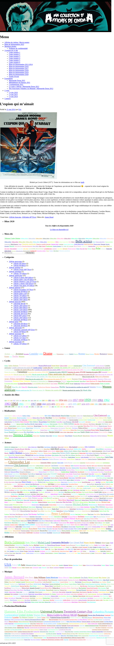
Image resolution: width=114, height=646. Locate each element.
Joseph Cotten (98, 492)
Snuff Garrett (21, 584)
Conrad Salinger (64, 582)
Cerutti (78, 551)
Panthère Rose (77, 383)
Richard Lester (18, 430)
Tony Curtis (77, 528)
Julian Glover (14, 494)
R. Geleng (90, 547)
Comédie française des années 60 (101, 368)
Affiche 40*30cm (19, 263)
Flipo (76, 553)
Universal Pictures (51, 611)
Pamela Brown (59, 511)
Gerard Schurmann (92, 594)
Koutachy (41, 545)
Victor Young (45, 584)
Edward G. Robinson (25, 471)
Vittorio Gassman (66, 530)
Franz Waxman (39, 598)
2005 (61, 406)
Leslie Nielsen (11, 498)
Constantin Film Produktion (27, 633)
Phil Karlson (75, 428)
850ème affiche (29, 242)
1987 (9, 406)
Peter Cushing (60, 513)
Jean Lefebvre (81, 486)
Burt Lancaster (56, 457)
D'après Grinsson (30, 553)
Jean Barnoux (37, 553)
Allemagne (65, 565)
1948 (40, 400)
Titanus (48, 617)
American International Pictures (33, 619)
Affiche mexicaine (15, 261)
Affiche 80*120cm (20, 316)
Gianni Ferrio (96, 590)
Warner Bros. (40, 615)
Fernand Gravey (39, 473)
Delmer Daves (36, 417)
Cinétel (44, 637)
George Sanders (55, 477)
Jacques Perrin (90, 484)
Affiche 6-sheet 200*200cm (23, 277)
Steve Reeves (64, 526)
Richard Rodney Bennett (103, 592)
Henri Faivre (18, 553)
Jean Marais (86, 486)
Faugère (82, 549)
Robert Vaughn (85, 520)
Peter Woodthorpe (105, 514)
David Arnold (90, 590)
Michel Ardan (101, 504)
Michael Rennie (68, 504)
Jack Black (98, 482)
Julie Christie (27, 494)
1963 (7, 403)
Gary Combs (38, 475)
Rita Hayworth (79, 518)
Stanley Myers (81, 584)
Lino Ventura (54, 383)
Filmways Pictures (13, 621)
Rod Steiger (8, 522)
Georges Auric (96, 596)
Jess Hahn (109, 488)
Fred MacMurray (24, 475)
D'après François (62, 553)
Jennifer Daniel (95, 488)
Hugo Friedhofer (43, 580)
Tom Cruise (55, 528)
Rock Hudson (108, 520)
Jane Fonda (55, 486)
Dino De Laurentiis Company (50, 623)
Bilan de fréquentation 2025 (14, 44)
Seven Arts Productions (96, 615)
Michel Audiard (72, 248)
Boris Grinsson (14, 542)
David (75, 549)
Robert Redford (57, 520)
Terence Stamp (18, 528)
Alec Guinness (89, 447)
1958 (81, 400)
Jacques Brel (69, 592)
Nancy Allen (40, 509)
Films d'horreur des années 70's (37, 376)
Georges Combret (73, 419)
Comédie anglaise (37, 368)
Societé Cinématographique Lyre (105, 623)
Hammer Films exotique (90, 379)
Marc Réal (102, 549)
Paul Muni (25, 514)
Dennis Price (91, 468)
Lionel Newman (83, 598)
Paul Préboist (40, 514)
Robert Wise (74, 430)
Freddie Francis (32, 420)
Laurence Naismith (70, 496)
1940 (20, 400)
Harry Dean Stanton (10, 482)
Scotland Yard (33, 250)
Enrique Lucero (94, 471)
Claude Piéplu (76, 462)
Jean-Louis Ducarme (47, 592)
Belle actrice (83, 241)
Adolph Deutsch (15, 586)
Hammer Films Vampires (21, 381)
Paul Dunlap (95, 592)
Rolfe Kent (40, 600)
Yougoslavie (48, 565)
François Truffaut (16, 419)
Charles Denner (71, 459)
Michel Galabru (16, 507)
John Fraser (82, 490)
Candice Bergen (71, 457)
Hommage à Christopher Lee (39, 381)
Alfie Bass (27, 449)
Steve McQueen (57, 526)
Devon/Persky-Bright (94, 635)
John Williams (40, 577)
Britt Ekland (21, 457)
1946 (34, 400)
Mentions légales (10, 46)
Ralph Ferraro (55, 592)
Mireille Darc (7, 509)
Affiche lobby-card (20, 294)
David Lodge (16, 467)
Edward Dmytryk (72, 418)
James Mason (33, 486)
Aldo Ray (66, 447)
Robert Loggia (24, 520)
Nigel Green (94, 509)
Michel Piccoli (24, 507)
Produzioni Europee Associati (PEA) (60, 617)
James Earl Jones (18, 486)
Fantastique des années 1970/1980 (76, 372)
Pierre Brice (32, 516)
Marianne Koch (33, 500)
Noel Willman (8, 511)
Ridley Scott (51, 430)
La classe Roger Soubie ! (25, 383)
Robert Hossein (16, 520)
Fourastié (63, 545)
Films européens (17, 379)
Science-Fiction (55, 387)
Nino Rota (90, 580)
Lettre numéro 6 (14, 62)
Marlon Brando (94, 500)
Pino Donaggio (52, 580)
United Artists (26, 614)
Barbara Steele (82, 453)
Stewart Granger (72, 526)
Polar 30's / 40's (16, 387)
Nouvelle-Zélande (68, 567)
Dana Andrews (83, 465)
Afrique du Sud (89, 565)
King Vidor (45, 426)
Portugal (27, 567)
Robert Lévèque (109, 553)
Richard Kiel (60, 518)
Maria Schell (26, 500)
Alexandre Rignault (19, 449)
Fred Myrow (7, 588)
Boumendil (85, 547)
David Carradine (107, 465)
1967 (33, 403)
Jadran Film (63, 635)
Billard (94, 242)
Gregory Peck (62, 480)
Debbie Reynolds (47, 467)
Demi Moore (68, 467)
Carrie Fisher (109, 457)
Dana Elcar (89, 465)
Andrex (84, 449)
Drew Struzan (51, 547)
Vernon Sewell (61, 435)
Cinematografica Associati (40, 633)
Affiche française (15, 217)
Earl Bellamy (62, 417)
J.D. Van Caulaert (70, 553)
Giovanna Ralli (23, 480)
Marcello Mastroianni (17, 500)
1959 (87, 400)
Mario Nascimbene (104, 596)
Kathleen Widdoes (90, 494)
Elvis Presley (88, 471)
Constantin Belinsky (60, 542)
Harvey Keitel (18, 482)
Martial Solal (31, 594)
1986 (6, 406)
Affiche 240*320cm (20, 306)
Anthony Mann (26, 415)
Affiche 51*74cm (19, 338)
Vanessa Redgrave (8, 530)
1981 (96, 404)
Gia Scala (83, 477)
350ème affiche (67, 238)
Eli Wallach (50, 472)
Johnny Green (110, 584)
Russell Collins (85, 522)
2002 (53, 406)
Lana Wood (50, 496)
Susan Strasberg (88, 526)
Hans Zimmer (46, 600)
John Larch (100, 490)
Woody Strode (22, 532)
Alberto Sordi (60, 447)
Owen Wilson (48, 511)
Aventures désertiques (32, 365)
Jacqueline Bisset (64, 484)
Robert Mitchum (32, 520)
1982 (100, 404)
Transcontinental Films (53, 629)
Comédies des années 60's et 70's (24, 370)
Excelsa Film (36, 631)
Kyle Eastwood (102, 590)
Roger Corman (26, 250)
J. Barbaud (55, 553)
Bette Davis (36, 455)
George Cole (16, 477)
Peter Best (52, 600)
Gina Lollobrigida (9, 480)
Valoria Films (35, 635)
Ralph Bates (64, 516)
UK (19, 565)
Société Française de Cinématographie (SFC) (81, 629)
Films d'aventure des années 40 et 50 (84, 374)
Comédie (33, 353)
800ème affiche (22, 242)
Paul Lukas (12, 514)
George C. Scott (8, 478)
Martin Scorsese (103, 426)
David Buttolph (46, 594)
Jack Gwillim (109, 482)
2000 (47, 406)
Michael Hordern (35, 504)
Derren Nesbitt (105, 467)
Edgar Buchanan (108, 469)
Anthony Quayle (68, 451)
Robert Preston (49, 520)
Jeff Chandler (66, 488)
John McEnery (107, 490)
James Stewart (40, 486)
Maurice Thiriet (49, 586)
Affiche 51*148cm (20, 336)
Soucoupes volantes (41, 250)
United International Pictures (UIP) (22, 623)
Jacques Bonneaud (70, 545)
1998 (41, 406)
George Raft (40, 477)
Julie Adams (21, 494)
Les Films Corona (27, 625)
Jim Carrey (16, 490)
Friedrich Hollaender (54, 598)
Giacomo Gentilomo (107, 419)
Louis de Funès (73, 498)
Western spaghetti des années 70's (72, 390)
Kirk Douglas (28, 496)
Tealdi (111, 543)
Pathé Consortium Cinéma (17, 619)
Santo (104, 522)
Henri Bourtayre (83, 592)
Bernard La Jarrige (20, 455)
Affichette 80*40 (19, 304)
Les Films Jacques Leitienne (97, 621)
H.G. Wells (63, 246)
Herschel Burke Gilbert (46, 588)
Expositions (8, 78)
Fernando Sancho (61, 473)
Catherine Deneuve (22, 459)
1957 (75, 399)
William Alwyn (56, 588)
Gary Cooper (44, 476)
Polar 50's (24, 387)
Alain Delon (40, 447)
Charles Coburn (62, 459)
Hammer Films (77, 379)
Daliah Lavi (67, 465)
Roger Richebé (87, 430)
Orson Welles (41, 511)
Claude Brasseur (68, 462)
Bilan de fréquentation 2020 (18, 74)
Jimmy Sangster (38, 424)
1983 (104, 404)
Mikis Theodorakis (82, 602)
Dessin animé (97, 244)
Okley (26, 547)
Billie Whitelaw (55, 455)
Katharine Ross (81, 494)
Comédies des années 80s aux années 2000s (47, 370)
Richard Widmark (69, 518)
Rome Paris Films (69, 631)
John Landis (98, 424)
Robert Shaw (71, 520)
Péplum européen (95, 383)
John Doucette (76, 490)
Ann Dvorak (7, 451)
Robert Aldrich (58, 430)
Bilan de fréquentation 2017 (18, 68)
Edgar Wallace (36, 246)
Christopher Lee (19, 462)
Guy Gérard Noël (77, 542)
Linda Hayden (24, 498)
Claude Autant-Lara (88, 415)
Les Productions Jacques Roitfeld (52, 635)
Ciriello (16, 547)
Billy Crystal (62, 455)
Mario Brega (62, 500)
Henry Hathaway (34, 422)
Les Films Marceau (108, 621)
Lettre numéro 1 (14, 52)
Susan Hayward (80, 526)
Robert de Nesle (54, 596)
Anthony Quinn (77, 451)
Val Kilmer (108, 528)
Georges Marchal (63, 477)
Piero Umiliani (62, 592)
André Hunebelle (8, 415)
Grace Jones (46, 480)
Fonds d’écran (14, 76)
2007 (67, 406)
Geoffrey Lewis (100, 476)
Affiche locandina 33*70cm (23, 290)
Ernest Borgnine (108, 471)
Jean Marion (54, 602)
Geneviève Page (82, 475)
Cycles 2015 (13, 94)
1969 (44, 404)
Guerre (71, 354)
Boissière (38, 549)
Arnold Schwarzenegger (97, 451)
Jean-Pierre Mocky (39, 488)
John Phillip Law (34, 492)
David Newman (13, 600)
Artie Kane (103, 584)
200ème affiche (46, 238)
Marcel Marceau (7, 500)
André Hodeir (32, 592)
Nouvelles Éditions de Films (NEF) (70, 633)
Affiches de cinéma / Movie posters (16, 42)
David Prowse (31, 468)
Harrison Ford (100, 480)
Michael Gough (17, 504)
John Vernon (61, 492)
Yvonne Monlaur (75, 532)
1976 (75, 404)
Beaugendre (16, 551)
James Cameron (108, 421)
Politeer (84, 551)
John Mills (20, 492)
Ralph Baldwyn (57, 516)
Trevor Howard (92, 528)
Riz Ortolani (78, 582)
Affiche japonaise (15, 334)
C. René (74, 551)
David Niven (23, 467)
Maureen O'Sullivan (42, 502)
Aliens (57, 242)
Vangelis (6, 592)
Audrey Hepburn (13, 365)
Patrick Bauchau (77, 511)
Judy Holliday (7, 494)
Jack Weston (57, 484)
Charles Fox (7, 586)
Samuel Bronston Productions (96, 633)
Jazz (111, 246)
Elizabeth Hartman (65, 471)
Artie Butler (32, 598)
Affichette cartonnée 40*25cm (24, 330)
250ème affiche (53, 238)
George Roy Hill (65, 419)
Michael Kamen (106, 594)
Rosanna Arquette (62, 522)
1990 (19, 406)
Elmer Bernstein (100, 586)
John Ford (60, 424)
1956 (70, 400)
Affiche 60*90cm (19, 332)
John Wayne (67, 492)
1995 (32, 406)
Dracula (11, 246)
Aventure (19, 354)
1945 (32, 400)
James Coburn (105, 484)
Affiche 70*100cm (20, 273)
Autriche (6, 567)
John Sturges (104, 424)
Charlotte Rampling (92, 459)
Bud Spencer (48, 457)
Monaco (107, 565)
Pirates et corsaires (105, 383)
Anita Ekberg (100, 449)
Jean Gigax (33, 549)
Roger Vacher (12, 553)
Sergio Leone (54, 432)
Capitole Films (107, 633)
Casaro (108, 543)
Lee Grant (77, 496)
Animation (12, 354)
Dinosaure (103, 244)
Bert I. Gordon (40, 415)
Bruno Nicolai (24, 580)
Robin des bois (19, 250)
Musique (92, 354)
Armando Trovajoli (35, 588)
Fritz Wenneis (67, 594)
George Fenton (20, 600)
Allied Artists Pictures (98, 617)
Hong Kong (75, 565)
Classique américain (29, 244)
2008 (70, 406)
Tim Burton (42, 435)
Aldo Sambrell (73, 447)
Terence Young (36, 435)
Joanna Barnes (23, 490)
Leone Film (82, 625)
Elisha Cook (58, 471)
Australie (61, 565)
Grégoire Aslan (54, 480)
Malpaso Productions (75, 617)
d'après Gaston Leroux (69, 244)
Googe (67, 547)
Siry (5, 551)
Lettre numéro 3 (14, 56)
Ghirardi (83, 545)
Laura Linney (63, 496)
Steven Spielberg (103, 432)
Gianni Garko (110, 477)
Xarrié (87, 545)
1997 (38, 406)
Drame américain (87, 369)
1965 (21, 403)
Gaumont (107, 615)
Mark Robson (94, 426)
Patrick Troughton (95, 511)
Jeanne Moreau (59, 488)
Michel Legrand (93, 577)
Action (7, 354)
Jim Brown (11, 490)
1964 (14, 403)
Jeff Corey (73, 488)
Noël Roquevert (108, 509)
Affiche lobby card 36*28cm (23, 280)
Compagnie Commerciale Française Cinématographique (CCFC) (18, 637)
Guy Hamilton (16, 422)
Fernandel (104, 372)
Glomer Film (52, 631)
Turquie (103, 565)
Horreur (81, 354)
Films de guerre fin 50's (88, 376)
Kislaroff (104, 547)
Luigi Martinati (11, 555)
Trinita (51, 250)
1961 (100, 399)
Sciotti (78, 549)
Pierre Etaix (27, 549)
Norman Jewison (54, 428)
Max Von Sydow (67, 502)
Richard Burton (14, 518)
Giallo (64, 379)
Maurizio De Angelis (73, 580)
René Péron (91, 545)
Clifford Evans (8, 465)
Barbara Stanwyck (75, 453)
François (78, 545)
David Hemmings (8, 467)
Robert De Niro (103, 518)
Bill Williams (48, 455)
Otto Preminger (61, 428)
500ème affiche (88, 238)
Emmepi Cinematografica (97, 631)
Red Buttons (81, 516)
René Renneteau (108, 549)
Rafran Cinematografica (83, 635)
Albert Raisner (74, 602)
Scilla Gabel (21, 524)
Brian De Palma (65, 415)
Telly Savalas (104, 526)
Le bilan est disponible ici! (59, 229)
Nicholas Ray (37, 428)
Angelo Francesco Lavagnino (92, 584)
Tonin (98, 551)
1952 (53, 400)
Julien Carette (40, 494)
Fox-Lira (109, 625)
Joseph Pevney (30, 426)
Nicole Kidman (87, 509)
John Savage (47, 492)
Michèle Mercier (55, 507)
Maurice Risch (59, 502)
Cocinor (43, 617)
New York (82, 248)
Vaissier (9, 549)
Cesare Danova (30, 459)
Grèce (40, 567)
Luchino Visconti (73, 426)
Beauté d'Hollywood (45, 365)
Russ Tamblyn (78, 522)
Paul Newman (32, 514)
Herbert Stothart (34, 602)
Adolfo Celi (7, 447)
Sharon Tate (53, 524)
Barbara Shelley (65, 453)
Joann (70, 547)
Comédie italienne (9, 370)
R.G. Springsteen (92, 428)
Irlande (10, 567)
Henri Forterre (27, 602)
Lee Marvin (90, 496)
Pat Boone (65, 511)
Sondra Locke (106, 524)
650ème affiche (110, 238)
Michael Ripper (80, 504)
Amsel (70, 551)
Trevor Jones (19, 598)
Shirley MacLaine (75, 524)
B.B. (70, 242)
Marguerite (65, 248)
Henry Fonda (26, 482)
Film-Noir (66, 354)
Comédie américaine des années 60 (22, 368)
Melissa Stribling (84, 502)
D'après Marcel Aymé (78, 244)
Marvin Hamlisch (98, 580)
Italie (23, 565)
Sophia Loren (11, 526)
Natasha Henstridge (64, 509)
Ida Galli (79, 482)
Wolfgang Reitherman (102, 435)
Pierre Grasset (38, 516)
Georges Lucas (91, 420)
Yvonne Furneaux (65, 532)
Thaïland (111, 565)
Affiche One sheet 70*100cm (23, 286)
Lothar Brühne (73, 594)
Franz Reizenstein (65, 586)
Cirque (19, 244)
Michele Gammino (47, 507)
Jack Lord (27, 484)
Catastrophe (70, 365)
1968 (39, 404)
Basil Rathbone (96, 453)
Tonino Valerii (49, 435)
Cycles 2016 (13, 92)
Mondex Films (39, 623)
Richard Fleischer (9, 430)
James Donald (10, 486)
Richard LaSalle (59, 594)
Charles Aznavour (38, 459)
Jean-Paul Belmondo (28, 488)
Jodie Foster (39, 490)
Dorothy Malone (54, 469)
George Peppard (33, 478)
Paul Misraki (27, 590)
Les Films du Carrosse (51, 633)
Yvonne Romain (84, 532)
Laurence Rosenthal (82, 600)
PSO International (103, 625)
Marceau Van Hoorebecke (18, 602)
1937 (14, 400)
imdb (82, 182)
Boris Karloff (90, 455)
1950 (46, 400)
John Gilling (69, 424)
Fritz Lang (40, 419)
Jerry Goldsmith (74, 577)
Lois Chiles (40, 498)
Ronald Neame (13, 432)
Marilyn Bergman (74, 586)
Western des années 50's (38, 390)
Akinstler (43, 549)
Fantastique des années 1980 (93, 372)
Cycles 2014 (13, 96)
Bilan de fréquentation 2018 (18, 70)
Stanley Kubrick (94, 432)
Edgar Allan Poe (18, 246)
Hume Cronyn (64, 482)
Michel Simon (39, 507)
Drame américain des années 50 (101, 370)
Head (23, 549)
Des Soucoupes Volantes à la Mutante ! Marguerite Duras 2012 (31, 88)
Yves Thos (26, 545)
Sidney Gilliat (63, 432)
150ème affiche (39, 238)
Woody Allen (87, 390)
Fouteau (95, 547)
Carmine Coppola (20, 582)
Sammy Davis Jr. (98, 522)
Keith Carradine (110, 494)
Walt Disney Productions (101, 627)
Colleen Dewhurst (40, 465)
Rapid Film (11, 623)
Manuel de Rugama (85, 553)
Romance (103, 354)
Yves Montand (43, 532)
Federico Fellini (103, 418)
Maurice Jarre (33, 580)
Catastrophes (7, 244)
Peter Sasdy (69, 428)
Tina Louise (49, 528)
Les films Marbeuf (82, 619)
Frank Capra (24, 419)
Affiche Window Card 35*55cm (24, 282)
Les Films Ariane (98, 619)
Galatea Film (20, 625)
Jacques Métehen (38, 594)
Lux (35, 617)
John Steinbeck (13, 248)
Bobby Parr (84, 455)
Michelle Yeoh (69, 507)
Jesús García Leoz (91, 600)
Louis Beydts (60, 602)
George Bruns (34, 590)
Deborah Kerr (55, 467)
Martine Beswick (27, 502)
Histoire (76, 354)
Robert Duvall (8, 520)
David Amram (74, 588)
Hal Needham (77, 480)
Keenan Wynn (102, 494)
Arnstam (24, 553)
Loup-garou (59, 248)
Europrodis (64, 625)
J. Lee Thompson (67, 421)
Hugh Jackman (57, 482)
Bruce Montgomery (91, 602)
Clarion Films (7, 633)
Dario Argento (13, 417)
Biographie (26, 354)
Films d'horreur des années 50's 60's (15, 376)
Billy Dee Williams (70, 455)
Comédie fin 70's (75, 368)
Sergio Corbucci (44, 432)
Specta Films (110, 627)
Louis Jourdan (81, 498)
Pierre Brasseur (25, 516)
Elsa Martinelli (81, 471)
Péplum (90, 248)
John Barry (29, 577)
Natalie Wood (55, 509)
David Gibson (33, 596)
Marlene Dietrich (85, 500)
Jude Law (104, 492)
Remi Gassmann (25, 598)
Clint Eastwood (88, 365)
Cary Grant (14, 459)
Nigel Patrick (101, 509)
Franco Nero (91, 473)
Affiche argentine (15, 271)
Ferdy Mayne (31, 473)
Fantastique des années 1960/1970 (58, 372)
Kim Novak (21, 496)
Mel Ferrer (75, 502)
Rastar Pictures (41, 635)
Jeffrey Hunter (79, 488)
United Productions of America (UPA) (77, 639)
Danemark (44, 567)
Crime (41, 354)
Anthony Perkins (59, 451)
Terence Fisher (23, 435)
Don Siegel (55, 418)
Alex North (106, 580)
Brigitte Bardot (55, 365)
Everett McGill (16, 473)
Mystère (96, 354)
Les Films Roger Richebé (16, 629)
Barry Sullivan (89, 453)
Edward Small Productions (73, 625)
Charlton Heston (101, 459)
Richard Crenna (39, 518)
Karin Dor (60, 494)
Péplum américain (85, 383)
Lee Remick (96, 496)
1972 (58, 404)
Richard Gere (54, 518)
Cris (96, 551)
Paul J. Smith (106, 598)
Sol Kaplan (79, 594)
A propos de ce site (11, 50)
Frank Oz (104, 473)
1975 (70, 404)
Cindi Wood (54, 462)
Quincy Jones (19, 592)
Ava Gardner (26, 453)
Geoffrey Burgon (66, 600)
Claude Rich (82, 462)
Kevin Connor (37, 426)
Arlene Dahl (84, 451)
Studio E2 (108, 551)
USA (7, 564)
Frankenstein (49, 246)
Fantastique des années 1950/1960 (38, 372)
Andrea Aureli (69, 449)
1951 (49, 400)
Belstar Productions (38, 637)
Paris (86, 248)
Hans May (89, 592)
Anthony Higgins (51, 451)
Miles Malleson (100, 507)
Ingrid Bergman (86, 482)
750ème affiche (15, 242)
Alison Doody (47, 449)
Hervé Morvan (22, 547)
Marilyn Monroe (46, 500)
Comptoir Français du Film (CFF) (25, 631)
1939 (17, 400)
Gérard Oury (99, 420)
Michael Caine (105, 502)
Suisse (84, 565)
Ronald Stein (108, 586)
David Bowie (100, 465)
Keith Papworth (89, 596)
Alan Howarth (100, 594)
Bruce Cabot (36, 457)
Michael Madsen (52, 504)
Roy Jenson (70, 522)
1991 (21, 406)
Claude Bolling (74, 600)
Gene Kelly (75, 475)
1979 (88, 404)
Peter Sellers (97, 514)
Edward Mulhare (34, 471)
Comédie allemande (99, 365)
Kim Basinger (14, 496)
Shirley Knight (66, 524)
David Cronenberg (22, 417)
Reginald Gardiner (89, 516)
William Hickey (104, 530)
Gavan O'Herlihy (60, 475)
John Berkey (48, 551)
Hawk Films (92, 627)
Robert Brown (87, 518)
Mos (34, 547)
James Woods (48, 486)
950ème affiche (43, 242)
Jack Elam (103, 482)
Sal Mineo (92, 522)
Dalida (72, 465)
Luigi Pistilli (96, 498)
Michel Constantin (8, 507)
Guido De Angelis (62, 580)
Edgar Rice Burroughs (27, 246)
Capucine (77, 457)
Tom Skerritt (61, 528)
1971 (53, 404)
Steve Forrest (49, 526)
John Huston (92, 424)
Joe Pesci (44, 490)
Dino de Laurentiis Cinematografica (68, 619)
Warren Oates (97, 530)
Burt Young (64, 457)
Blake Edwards (56, 415)
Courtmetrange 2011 (16, 84)
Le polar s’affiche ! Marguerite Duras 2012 (24, 86)
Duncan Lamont (79, 470)
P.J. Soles (53, 511)
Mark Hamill (70, 500)
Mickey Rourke (76, 507)
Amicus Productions (23, 621)
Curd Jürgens (54, 465)
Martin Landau (12, 502)
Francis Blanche (84, 473)
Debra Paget (62, 467)
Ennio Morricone (52, 577)
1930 (5, 400)
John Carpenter (54, 424)
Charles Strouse (12, 592)
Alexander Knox (109, 447)
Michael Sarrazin (93, 504)
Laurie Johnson (73, 584)
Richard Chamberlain (30, 518)
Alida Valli (40, 449)
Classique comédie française (43, 244)
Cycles (6, 90)
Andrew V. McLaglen (17, 415)
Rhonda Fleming (101, 516)
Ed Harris (86, 469)
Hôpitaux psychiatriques (54, 381)
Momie (78, 248)
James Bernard (14, 577)
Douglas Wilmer (70, 469)
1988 (12, 406)
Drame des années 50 (10, 372)
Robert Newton (41, 520)
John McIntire (13, 492)
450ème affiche (81, 238)
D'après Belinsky (98, 553)
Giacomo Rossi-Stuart (91, 477)
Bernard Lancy (44, 547)
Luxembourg (56, 567)
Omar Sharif (34, 511)
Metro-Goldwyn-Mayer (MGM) (62, 615)
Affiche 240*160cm (20, 318)
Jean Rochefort (100, 486)
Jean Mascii (31, 542)
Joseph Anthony (12, 426)
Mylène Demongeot (32, 509)
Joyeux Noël (20, 248)
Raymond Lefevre (58, 600)
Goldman (43, 553)
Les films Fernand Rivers (62, 623)
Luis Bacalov (90, 598)
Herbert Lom (42, 482)
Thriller (15, 356)
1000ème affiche (24, 238)
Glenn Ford (40, 480)
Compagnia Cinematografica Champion (82, 631)
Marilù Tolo (39, 500)
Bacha (85, 549)
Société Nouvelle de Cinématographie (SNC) (21, 635)
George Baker (107, 475)
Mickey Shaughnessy (85, 507)
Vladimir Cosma (14, 584)
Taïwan (51, 567)
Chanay (52, 549)
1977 (79, 404)
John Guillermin (84, 424)
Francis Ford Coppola (92, 588)
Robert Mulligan (66, 430)
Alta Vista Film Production (10, 625)
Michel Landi (63, 383)
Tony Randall (84, 528)
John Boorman (46, 424)
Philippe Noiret (11, 516)
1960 (94, 399)
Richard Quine (36, 430)
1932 (8, 400)
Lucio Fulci (80, 426)
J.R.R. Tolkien (99, 246)
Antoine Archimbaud (54, 584)
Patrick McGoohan (86, 511)
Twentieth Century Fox (78, 611)
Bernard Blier (11, 455)
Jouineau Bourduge (9, 545)
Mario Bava (86, 426)
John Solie (37, 551)
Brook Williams (29, 457)
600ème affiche (103, 238)
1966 (27, 403)
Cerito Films (33, 623)
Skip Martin (20, 590)
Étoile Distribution (108, 631)
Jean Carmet (69, 486)
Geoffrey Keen (90, 476)
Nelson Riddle (69, 598)
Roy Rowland (20, 432)
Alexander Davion (100, 447)
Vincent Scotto (49, 590)
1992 (24, 406)
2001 (50, 406)
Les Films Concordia (59, 631)
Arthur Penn (33, 415)
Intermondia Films (44, 631)
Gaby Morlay (32, 475)
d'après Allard (31, 551)
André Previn (95, 582)
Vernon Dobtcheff (17, 530)
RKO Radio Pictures (87, 617)
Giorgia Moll (17, 480)
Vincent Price (44, 530)
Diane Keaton (20, 469)
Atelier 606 (19, 549)
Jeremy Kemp (103, 488)
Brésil (23, 567)
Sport (10, 356)
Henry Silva (34, 482)
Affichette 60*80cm (20, 292)
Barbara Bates (40, 453)
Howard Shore (38, 582)
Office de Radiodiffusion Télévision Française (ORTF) (72, 637)
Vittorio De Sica (86, 435)
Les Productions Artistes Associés (51, 621)
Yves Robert (49, 532)
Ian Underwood (12, 598)
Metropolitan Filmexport (84, 633)
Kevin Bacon (7, 496)
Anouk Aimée (34, 451)
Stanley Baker (19, 526)
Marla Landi (78, 500)
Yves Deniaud (36, 532)
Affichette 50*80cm (20, 340)
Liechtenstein (35, 567)
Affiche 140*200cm (20, 298)
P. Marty (103, 545)
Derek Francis (98, 467)
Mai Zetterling (109, 498)
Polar (98, 248)
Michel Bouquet (109, 504)
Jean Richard (93, 486)
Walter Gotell (82, 530)
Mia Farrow (98, 502)
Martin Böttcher (81, 596)
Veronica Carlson (25, 530)
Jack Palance (51, 484)
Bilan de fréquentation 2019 (18, 72)
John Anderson (50, 490)
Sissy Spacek (100, 524)
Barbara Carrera (48, 453)
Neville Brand (73, 509)
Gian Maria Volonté (102, 477)
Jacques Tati (94, 421)
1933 (11, 400)
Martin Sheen (19, 502)
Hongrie (80, 565)
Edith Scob (7, 471)
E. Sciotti (80, 547)
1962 (107, 400)
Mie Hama (92, 507)
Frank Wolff (11, 475)
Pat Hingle (71, 511)
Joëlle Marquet (60, 549)
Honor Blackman (50, 482)
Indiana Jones (85, 246)
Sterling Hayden (41, 526)
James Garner (26, 486)
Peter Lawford (84, 514)
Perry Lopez (48, 514)
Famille (54, 354)
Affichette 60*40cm (20, 324)
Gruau (5, 555)
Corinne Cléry (47, 465)
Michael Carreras (12, 428)
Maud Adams (35, 502)
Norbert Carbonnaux (45, 428)
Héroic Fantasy (77, 246)
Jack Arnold (75, 422)
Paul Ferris (75, 596)
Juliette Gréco (46, 494)
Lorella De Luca (64, 498)
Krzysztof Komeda (81, 590)
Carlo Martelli (56, 586)
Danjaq (39, 617)
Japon (57, 565)
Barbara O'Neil (56, 453)
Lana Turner (44, 496)
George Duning (65, 584)
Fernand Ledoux (46, 473)
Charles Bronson (54, 459)
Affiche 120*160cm (20, 310)
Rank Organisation (54, 619)
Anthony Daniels (43, 451)
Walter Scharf (63, 598)
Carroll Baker (7, 459)
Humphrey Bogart (72, 482)
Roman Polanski (105, 430)
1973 (62, 404)
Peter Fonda (78, 514)
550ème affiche (96, 238)
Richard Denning (47, 518)
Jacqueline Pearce (73, 484)
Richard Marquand (27, 430)
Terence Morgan (10, 528)
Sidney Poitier (84, 524)
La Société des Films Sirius (65, 629)
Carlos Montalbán (85, 457)
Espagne (39, 565)
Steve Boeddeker (62, 596)
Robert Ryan (64, 520)
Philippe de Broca (83, 428)
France (14, 565)
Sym (107, 547)
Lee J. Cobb (84, 496)
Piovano (26, 551)
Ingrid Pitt (93, 482)
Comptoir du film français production (30, 629)
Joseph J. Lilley (99, 600)
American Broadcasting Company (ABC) (78, 623)
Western (21, 356)
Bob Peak (36, 545)
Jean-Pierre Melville (29, 424)
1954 (61, 400)
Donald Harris (29, 584)
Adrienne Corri (14, 447)
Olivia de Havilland (25, 511)
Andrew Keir (77, 449)
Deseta (46, 549)
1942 (26, 400)
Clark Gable (60, 462)
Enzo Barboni (86, 417)
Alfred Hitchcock (51, 242)
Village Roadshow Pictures (10, 627)
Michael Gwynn (27, 504)
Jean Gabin (74, 486)
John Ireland (94, 490)
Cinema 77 (63, 621)
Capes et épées (109, 242)
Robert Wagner (93, 520)
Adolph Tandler (37, 584)
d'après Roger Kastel (64, 551)
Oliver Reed (16, 511)
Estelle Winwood (8, 473)
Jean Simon (92, 551)
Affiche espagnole (15, 342)
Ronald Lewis (47, 522)
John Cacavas (69, 596)
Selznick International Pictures (92, 625)
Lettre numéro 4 (14, 58)
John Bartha (57, 490)
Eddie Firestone (100, 469)
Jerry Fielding (103, 582)
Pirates (93, 248)
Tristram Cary (63, 590)
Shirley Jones (59, 524)
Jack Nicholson (43, 484)
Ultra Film (59, 633)
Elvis (40, 246)
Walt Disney (56, 250)
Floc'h (99, 545)
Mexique (53, 565)
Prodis (47, 619)
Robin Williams (100, 520)
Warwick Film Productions (36, 621)
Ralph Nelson (100, 428)
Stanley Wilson (110, 590)
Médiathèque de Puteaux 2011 (19, 82)
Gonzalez (12, 551)
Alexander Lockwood (9, 449)
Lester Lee (56, 590)
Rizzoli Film (27, 639)
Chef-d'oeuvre (14, 244)
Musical (88, 354)
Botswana (14, 567)
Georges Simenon (57, 246)
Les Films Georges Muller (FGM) (81, 627)
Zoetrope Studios (86, 621)
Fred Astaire (17, 475)
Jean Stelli (13, 424)
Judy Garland (110, 492)
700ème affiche (7, 242)
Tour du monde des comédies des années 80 (77, 387)
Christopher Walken (45, 462)
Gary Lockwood (52, 475)
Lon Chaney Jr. (55, 498)
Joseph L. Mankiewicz (22, 426)
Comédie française (87, 368)
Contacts (7, 98)
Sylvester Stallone (96, 526)
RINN (72, 549)
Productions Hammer (44, 387)
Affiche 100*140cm (20, 300)
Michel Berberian (49, 553)
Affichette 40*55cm (29, 217)
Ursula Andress (100, 528)
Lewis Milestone (59, 426)
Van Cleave (72, 582)
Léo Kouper (42, 551)
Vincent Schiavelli (52, 530)
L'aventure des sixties (10, 383)
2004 (58, 406)
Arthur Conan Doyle (63, 242)
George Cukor (46, 419)
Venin (107, 545)
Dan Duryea (76, 465)
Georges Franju (83, 420)
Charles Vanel (84, 459)
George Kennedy (23, 478)
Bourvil (97, 455)
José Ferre (73, 492)
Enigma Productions (15, 633)
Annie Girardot (27, 451)
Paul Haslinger (34, 600)
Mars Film (26, 627)
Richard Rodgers (67, 602)
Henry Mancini (63, 577)
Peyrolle (93, 549)
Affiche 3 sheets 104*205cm (23, 284)
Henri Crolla (25, 592)
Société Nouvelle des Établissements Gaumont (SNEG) (42, 627)
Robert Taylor (77, 520)
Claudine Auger (98, 462)
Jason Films (89, 639)
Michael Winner (29, 428)
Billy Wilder (48, 415)
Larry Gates (56, 496)
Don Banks (84, 577)
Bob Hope (78, 455)
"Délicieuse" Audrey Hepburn (12, 238)
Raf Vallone (51, 516)
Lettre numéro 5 (14, 60)
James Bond (49, 217)
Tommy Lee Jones (68, 528)
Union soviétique (97, 565)
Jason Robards (62, 486)
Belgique (71, 565)
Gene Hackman (69, 475)
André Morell (54, 449)
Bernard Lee (29, 455)
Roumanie (61, 567)
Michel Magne (83, 580)
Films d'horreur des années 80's (56, 376)
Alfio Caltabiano (34, 449)
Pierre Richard (45, 516)
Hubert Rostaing (38, 592)
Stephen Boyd (34, 526)
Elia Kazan (79, 417)
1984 (108, 404)
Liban (31, 567)
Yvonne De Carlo (56, 532)
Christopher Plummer (35, 462)
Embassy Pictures (43, 629)
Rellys (95, 516)
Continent (61, 244)
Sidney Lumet (77, 432)
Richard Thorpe (43, 430)
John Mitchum (26, 492)
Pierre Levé (13, 549)
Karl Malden (74, 494)
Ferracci (98, 543)
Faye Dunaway (24, 474)
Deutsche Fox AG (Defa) (101, 637)
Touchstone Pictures (51, 625)
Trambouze (37, 547)
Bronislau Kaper (46, 598)
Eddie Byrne (92, 470)
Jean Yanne (106, 486)
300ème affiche (60, 238)
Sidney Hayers (70, 432)
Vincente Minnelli (77, 435)
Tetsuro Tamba (25, 528)
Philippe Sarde (25, 588)
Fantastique (60, 354)
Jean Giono (6, 248)
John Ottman (27, 600)
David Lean (29, 417)
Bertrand (22, 551)
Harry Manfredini (40, 596)
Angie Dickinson (91, 449)
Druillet (96, 545)
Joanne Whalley (32, 490)
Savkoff (64, 547)
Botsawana (19, 567)
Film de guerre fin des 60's (40, 374)
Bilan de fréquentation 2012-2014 (21, 64)
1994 (29, 406)
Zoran (8, 551)
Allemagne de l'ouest (31, 565)
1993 (27, 406)
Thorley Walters (42, 528)
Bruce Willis (42, 457)
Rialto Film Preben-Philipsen (74, 621)
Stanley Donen (85, 432)
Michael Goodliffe (8, 504)
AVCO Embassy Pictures (72, 635)
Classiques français (77, 365)
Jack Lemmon (21, 484)
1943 (29, 400)
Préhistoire (103, 248)
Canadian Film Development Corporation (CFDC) (52, 639)
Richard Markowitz (16, 588)
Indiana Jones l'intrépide (73, 381)
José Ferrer (79, 492)
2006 (64, 406)
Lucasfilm (15, 617)
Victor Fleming (68, 435)
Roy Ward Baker (29, 432)
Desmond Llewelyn (10, 470)
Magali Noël (102, 498)
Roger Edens (13, 590)
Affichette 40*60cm (20, 326)
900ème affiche (36, 242)
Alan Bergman (83, 586)
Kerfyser (31, 545)
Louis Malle (66, 426)
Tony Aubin (105, 600)
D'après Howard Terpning (53, 545)
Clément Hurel (19, 545)
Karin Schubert (67, 494)
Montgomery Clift (15, 509)
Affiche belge (13, 322)
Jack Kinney (88, 421)
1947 (38, 400)
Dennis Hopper (83, 467)
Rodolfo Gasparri (58, 547)
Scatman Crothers (14, 524)
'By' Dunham (53, 594)
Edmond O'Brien (15, 471)
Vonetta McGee (75, 530)
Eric (19, 109)
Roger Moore (31, 522)
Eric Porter (101, 471)
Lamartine (54, 248)
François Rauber (75, 592)
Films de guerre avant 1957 (73, 376)
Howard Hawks (43, 421)
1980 (92, 404)
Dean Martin (39, 468)
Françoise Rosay (98, 473)
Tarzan (47, 250)
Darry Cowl (94, 465)
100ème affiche (31, 238)
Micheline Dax (62, 507)
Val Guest (55, 435)
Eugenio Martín (94, 417)
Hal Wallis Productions (104, 635)
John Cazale (70, 490)
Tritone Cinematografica (90, 637)
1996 (35, 406)
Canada (43, 565)
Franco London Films (93, 623)
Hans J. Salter (76, 598)
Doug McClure (62, 469)
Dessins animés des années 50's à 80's (72, 370)
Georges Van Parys (25, 586)
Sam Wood (37, 432)
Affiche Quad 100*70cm (22, 269)
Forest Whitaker (69, 473)
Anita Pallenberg (108, 449)
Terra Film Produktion (36, 639)
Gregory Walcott (70, 480)
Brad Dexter (102, 455)
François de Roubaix (98, 598)
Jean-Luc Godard (20, 424)
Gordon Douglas (8, 421)
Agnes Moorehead (22, 447)
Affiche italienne (15, 288)
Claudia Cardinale (90, 462)
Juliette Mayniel (54, 494)
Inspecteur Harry (92, 246)
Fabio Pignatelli (16, 596)
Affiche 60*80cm (19, 265)
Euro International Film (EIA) (53, 637)
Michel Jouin (11, 547)
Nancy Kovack (47, 509)
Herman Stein (48, 602)
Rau (46, 545)
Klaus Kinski (36, 496)
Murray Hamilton (23, 509)
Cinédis (6, 623)
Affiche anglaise (14, 267)
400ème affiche (74, 238)
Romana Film (7, 635)
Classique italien (54, 244)
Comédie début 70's (48, 368)
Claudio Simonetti (25, 596)
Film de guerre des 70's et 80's (23, 374)
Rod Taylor (15, 522)
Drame (47, 353)
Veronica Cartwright (34, 530)
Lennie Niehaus (15, 580)
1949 (43, 400)
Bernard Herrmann (87, 582)
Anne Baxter (14, 451)
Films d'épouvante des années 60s (104, 374)
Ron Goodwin (82, 588)
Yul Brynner (29, 532)
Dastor (78, 553)
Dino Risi (42, 417)
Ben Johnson (103, 453)
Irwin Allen (59, 421)
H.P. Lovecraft (70, 246)
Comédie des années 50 (61, 368)
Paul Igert (97, 549)
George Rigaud (47, 477)
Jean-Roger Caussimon (49, 488)
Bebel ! (73, 242)
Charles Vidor (79, 415)
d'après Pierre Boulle (88, 244)
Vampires (92, 387)
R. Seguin (99, 547)
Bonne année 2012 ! (100, 242)
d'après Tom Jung (55, 551)
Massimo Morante (8, 596)
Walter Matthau (90, 530)
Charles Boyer (45, 459)
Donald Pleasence (29, 470)
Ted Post (11, 435)
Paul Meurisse (19, 514)
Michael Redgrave (61, 504)
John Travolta (54, 492)
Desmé (104, 553)
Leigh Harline (42, 590)
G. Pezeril (92, 553)
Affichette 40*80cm (20, 320)
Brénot (65, 549)
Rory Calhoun (54, 522)
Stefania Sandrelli (26, 526)
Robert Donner (110, 518)
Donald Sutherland (39, 469)
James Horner (55, 582)
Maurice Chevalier (51, 502)
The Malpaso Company (26, 617)
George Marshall (56, 420)
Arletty (89, 451)
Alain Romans (40, 586)
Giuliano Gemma (32, 480)
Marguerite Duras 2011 (17, 80)
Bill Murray (42, 455)
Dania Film (70, 627)
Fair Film (66, 639)
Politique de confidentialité (18, 48)
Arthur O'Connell (106, 451)
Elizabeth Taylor (73, 471)
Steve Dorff (12, 582)
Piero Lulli (17, 516)
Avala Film (58, 625)
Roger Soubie (89, 542)
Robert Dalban (94, 518)
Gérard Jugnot (72, 477)
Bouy (88, 551)
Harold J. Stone (84, 480)
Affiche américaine (15, 275)
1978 (83, 404)
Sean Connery (30, 524)
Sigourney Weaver (92, 524)
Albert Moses (54, 447)
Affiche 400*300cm (20, 308)
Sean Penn (38, 524)
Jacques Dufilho (82, 484)
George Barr (103, 551)
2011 (73, 406)
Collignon (6, 553)
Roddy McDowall (22, 522)
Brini (56, 549)
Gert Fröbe (78, 478)
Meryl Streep (92, 502)
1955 (65, 400)
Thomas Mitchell (33, 528)
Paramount (83, 615)
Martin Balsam (103, 500)
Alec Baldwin (81, 447)
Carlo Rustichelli (47, 582)
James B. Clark (101, 421)
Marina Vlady (54, 500)
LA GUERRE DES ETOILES (36, 248)
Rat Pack (14, 250)
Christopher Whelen (65, 588)
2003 (55, 406)
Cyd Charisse (62, 465)
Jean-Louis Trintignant (17, 488)
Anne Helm (20, 451)
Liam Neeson (18, 498)
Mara (69, 549)
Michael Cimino (21, 428)
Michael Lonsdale (44, 504)
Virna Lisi (59, 530)
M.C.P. (89, 549)
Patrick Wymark (102, 511)
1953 (56, 400)
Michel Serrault (31, 507)
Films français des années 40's (34, 379)
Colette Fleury (32, 465)
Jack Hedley (14, 484)
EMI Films (90, 619)
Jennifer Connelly (87, 488)
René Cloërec (33, 586)
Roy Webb (85, 594)
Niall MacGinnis (80, 509)
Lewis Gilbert (51, 426)
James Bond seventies (104, 381)
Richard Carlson (107, 428)
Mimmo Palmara (109, 507)
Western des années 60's (53, 390)
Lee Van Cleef (103, 496)
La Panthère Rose (48, 248)
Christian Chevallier (23, 594)
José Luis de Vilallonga (88, 492)
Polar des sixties (33, 387)
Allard (103, 543)
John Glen (76, 424)
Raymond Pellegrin (72, 516)
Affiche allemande (15, 328)
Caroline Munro (100, 457)
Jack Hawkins (7, 484)
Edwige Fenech (43, 471)
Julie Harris (33, 494)
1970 (48, 404)
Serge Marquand (45, 524)
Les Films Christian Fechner (61, 627)
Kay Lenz (96, 494)
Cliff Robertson (106, 462)
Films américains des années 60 (61, 374)
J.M (81, 551)
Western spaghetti (64, 251)
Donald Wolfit (47, 469)
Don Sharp (49, 418)
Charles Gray (78, 459)
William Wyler (93, 435)
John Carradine (63, 490)
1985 (112, 404)
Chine (48, 567)
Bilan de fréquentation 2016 (18, 66)
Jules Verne (25, 248)
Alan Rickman (47, 447)
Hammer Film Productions (22, 611)
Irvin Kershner (51, 422)
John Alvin (74, 547)
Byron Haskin (73, 415)
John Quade (41, 492)
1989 (16, 406)
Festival (44, 246)
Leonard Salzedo (71, 590)
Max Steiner (102, 577)
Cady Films (7, 629)
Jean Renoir (7, 424)
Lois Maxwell (47, 498)
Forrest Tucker (77, 473)
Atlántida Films (20, 627)
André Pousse (62, 449)
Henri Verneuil (24, 422)
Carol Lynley (92, 457)
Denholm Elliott (75, 467)
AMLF (43, 619)
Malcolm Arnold (29, 582)
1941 (23, 400)
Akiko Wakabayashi (32, 447)
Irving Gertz (41, 602)
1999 (44, 406)
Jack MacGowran (34, 484)
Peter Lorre (91, 514)
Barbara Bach (33, 453)
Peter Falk (72, 514)
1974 (66, 404)
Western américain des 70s (24, 390)
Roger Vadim (95, 430)
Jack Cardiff (82, 421)
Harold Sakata (91, 480)
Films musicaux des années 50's (53, 379)
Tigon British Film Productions (39, 625)
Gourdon (30, 547)
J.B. (49, 549)
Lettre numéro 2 (14, 54)
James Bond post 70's (92, 381)
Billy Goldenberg (14, 594)
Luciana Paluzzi (88, 498)
